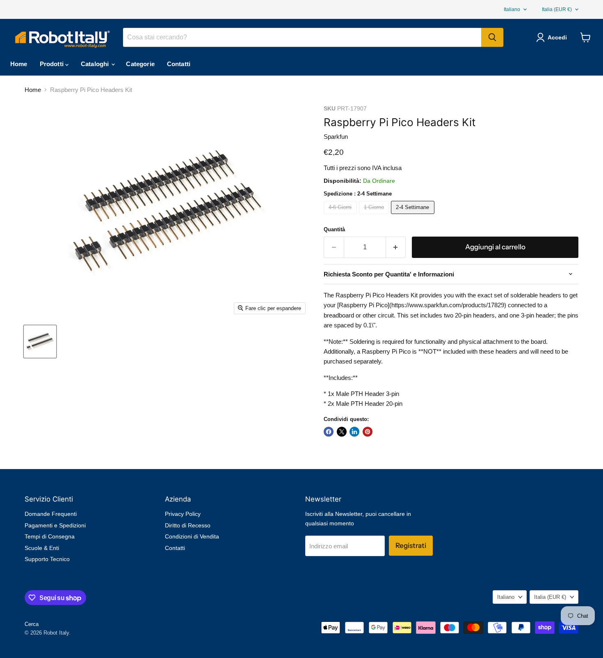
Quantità (334, 229)
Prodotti (52, 63)
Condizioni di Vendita (192, 536)
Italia (557, 9)
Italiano (512, 9)
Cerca (32, 624)
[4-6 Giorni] (341, 215)
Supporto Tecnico (47, 559)
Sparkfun (336, 136)
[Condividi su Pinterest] (367, 432)
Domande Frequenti (51, 514)
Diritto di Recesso (187, 525)
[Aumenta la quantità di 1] (396, 247)
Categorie (140, 63)
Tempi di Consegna (50, 536)
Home (18, 63)
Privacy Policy (183, 514)
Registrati (410, 545)
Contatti (178, 63)
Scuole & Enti (42, 548)
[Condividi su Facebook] (328, 432)
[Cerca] (492, 37)
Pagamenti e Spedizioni (55, 525)
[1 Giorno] (375, 215)
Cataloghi (96, 63)
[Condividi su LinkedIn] (354, 432)
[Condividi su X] (342, 432)
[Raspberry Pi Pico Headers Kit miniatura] (40, 341)
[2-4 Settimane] (413, 215)
